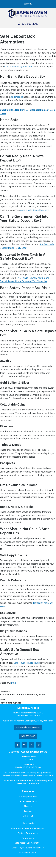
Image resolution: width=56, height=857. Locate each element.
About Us (28, 806)
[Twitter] (31, 745)
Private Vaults (28, 838)
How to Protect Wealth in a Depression (28, 828)
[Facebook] (17, 745)
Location (28, 811)
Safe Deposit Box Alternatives (28, 843)
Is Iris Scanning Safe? (28, 852)
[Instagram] (38, 745)
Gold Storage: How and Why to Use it (28, 848)
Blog (13, 683)
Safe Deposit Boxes (28, 796)
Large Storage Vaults (28, 801)
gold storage (16, 97)
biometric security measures (18, 66)
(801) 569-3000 (28, 736)
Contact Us (28, 816)
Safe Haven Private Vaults (26, 663)
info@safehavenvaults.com (28, 727)
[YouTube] (24, 745)
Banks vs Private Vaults (28, 833)
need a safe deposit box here (34, 210)
